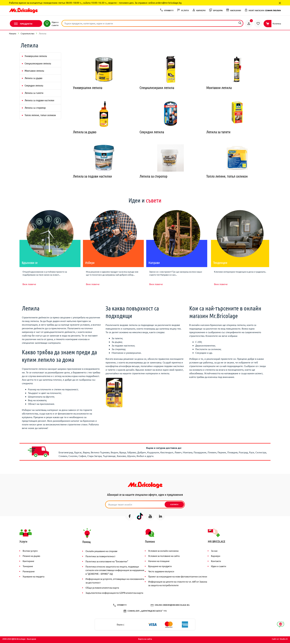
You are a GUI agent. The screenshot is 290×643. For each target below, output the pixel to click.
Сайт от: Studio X (280, 639)
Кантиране (28, 561)
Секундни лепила (34, 85)
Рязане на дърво (31, 555)
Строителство (27, 33)
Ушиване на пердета (33, 576)
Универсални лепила (36, 56)
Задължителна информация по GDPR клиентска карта (114, 592)
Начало (12, 33)
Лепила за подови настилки (39, 100)
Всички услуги (30, 550)
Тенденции (220, 263)
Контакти (216, 561)
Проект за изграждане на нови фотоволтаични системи (177, 576)
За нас (214, 550)
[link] (249, 24)
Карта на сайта (145, 639)
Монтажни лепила (34, 70)
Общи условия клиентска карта (102, 587)
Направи (154, 263)
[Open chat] (280, 624)
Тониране (28, 566)
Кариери (215, 555)
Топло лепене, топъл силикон (40, 115)
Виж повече (29, 284)
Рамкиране (29, 571)
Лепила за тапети (34, 92)
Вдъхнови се (30, 263)
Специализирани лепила (38, 63)
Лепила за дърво (33, 78)
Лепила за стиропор (35, 107)
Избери (90, 263)
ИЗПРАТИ (174, 504)
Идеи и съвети (218, 566)
